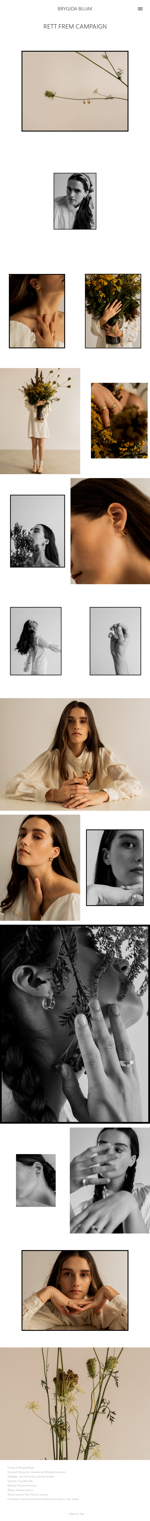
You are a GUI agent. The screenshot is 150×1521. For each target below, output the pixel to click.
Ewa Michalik (25, 1481)
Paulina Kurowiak (27, 1485)
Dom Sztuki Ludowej (36, 1494)
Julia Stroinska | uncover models (36, 1476)
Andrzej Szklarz (24, 1490)
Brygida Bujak (75, 9)
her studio (73, 1499)
